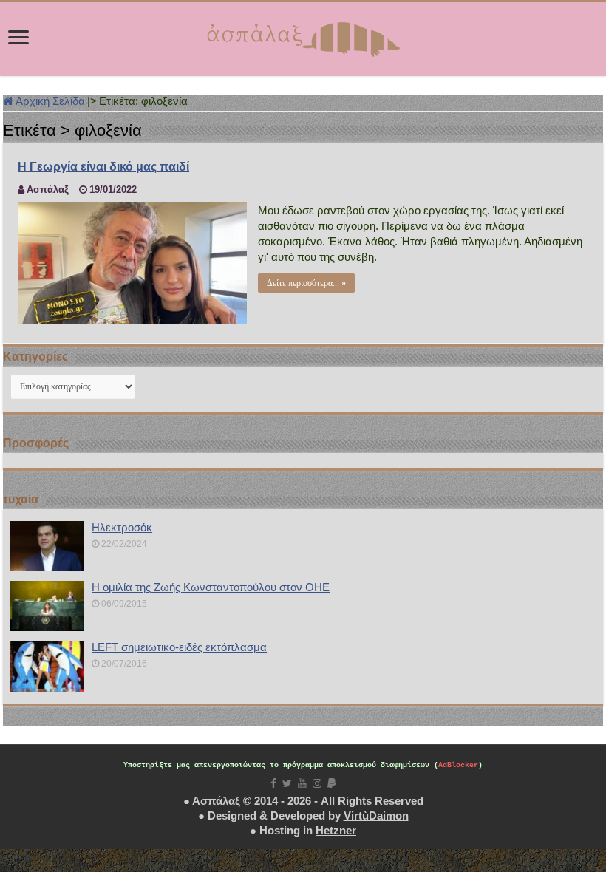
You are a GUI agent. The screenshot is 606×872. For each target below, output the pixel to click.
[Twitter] (287, 783)
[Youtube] (302, 783)
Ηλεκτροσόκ (122, 527)
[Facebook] (273, 783)
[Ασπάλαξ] (303, 36)
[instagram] (317, 783)
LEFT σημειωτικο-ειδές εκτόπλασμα (179, 647)
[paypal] (332, 783)
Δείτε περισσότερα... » (306, 283)
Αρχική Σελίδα (49, 101)
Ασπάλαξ (48, 189)
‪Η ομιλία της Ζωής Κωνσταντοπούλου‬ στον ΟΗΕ (211, 587)
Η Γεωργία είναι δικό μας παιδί (103, 166)
